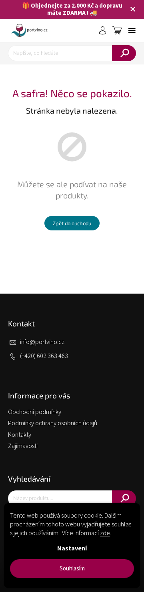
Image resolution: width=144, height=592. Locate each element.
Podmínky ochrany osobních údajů (52, 423)
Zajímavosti (23, 446)
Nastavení (72, 548)
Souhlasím (72, 568)
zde (105, 533)
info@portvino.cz (42, 342)
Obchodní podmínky (34, 412)
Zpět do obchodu (72, 223)
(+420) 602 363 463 (44, 356)
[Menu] (132, 30)
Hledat (124, 53)
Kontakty (19, 434)
